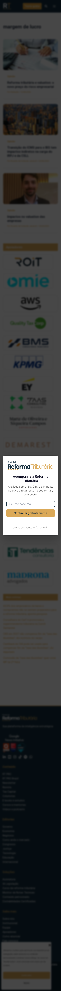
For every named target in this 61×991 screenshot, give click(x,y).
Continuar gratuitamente (30, 513)
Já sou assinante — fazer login (30, 527)
